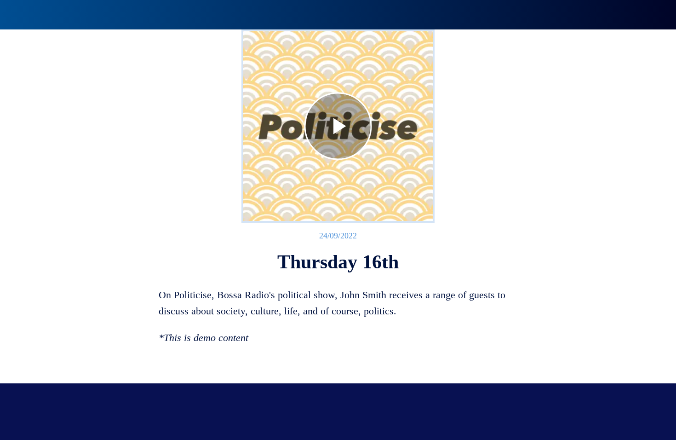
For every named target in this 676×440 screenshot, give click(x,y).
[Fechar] (18, 14)
